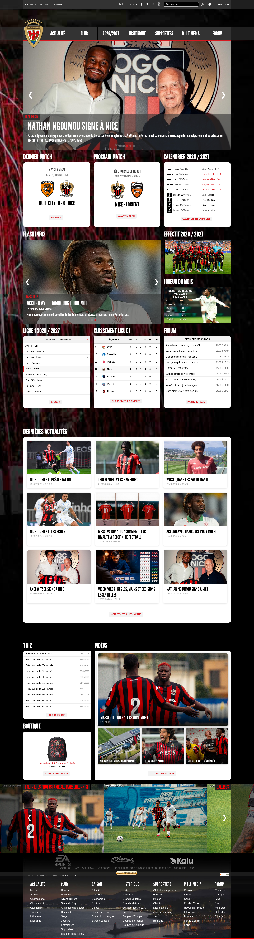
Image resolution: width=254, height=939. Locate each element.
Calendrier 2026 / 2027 (186, 157)
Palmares (128, 894)
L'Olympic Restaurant (123, 860)
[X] (147, 4)
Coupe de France (101, 912)
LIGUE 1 (56, 402)
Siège (64, 916)
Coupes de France (133, 920)
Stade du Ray (68, 903)
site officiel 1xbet (184, 867)
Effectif (96, 890)
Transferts (36, 912)
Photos (96, 903)
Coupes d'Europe (132, 916)
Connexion (221, 4)
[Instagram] (153, 4)
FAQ (217, 899)
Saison (97, 884)
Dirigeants (66, 912)
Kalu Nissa (181, 860)
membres (220, 907)
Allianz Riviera (69, 899)
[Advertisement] (168, 17)
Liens (187, 925)
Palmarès (66, 894)
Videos (96, 907)
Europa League (100, 920)
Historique (137, 33)
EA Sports (63, 860)
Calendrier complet (196, 218)
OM (77, 867)
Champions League (103, 916)
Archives (35, 894)
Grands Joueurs (132, 899)
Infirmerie (35, 916)
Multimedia (191, 33)
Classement (37, 903)
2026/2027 (111, 33)
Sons (187, 899)
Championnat (37, 899)
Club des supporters (164, 890)
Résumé (56, 217)
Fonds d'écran (192, 903)
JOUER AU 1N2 (56, 715)
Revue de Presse (194, 907)
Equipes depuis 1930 (72, 933)
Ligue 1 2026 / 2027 (41, 331)
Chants (157, 903)
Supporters (164, 33)
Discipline (35, 920)
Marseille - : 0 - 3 (211, 174)
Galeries (223, 787)
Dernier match (37, 157)
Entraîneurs (67, 925)
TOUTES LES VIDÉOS (162, 773)
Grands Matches (132, 903)
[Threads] (159, 4)
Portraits (189, 916)
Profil (217, 903)
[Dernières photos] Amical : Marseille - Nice (57, 787)
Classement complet (126, 401)
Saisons (127, 912)
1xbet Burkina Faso (159, 867)
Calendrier (36, 907)
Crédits (54, 875)
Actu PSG (88, 867)
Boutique (132, 4)
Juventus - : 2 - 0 (211, 179)
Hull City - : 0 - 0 (211, 189)
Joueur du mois (178, 282)
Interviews (190, 912)
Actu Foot (66, 867)
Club (84, 33)
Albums (219, 916)
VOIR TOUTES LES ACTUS (126, 614)
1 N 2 (120, 4)
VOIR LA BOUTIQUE (56, 773)
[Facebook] (142, 4)
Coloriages (103, 867)
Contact (74, 875)
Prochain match (109, 157)
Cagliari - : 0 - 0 (211, 184)
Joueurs (65, 920)
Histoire (65, 890)
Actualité (57, 33)
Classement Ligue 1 (112, 331)
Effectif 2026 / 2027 (183, 234)
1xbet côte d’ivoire (134, 867)
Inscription (220, 894)
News (33, 890)
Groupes (158, 894)
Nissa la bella (160, 907)
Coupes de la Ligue (133, 925)
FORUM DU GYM (196, 402)
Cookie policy (64, 875)
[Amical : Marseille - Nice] (52, 818)
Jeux (156, 916)
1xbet (116, 867)
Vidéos (101, 645)
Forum (217, 33)
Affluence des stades (73, 907)
